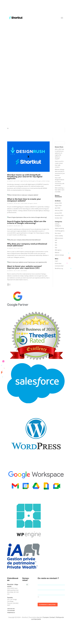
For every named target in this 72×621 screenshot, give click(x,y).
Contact (52, 617)
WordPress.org (59, 268)
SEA (56, 242)
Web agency (39, 181)
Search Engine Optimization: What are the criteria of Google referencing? (26, 222)
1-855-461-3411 (11, 608)
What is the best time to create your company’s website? (24, 200)
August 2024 (58, 205)
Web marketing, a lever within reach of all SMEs (59, 189)
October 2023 (58, 218)
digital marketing (24, 181)
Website (35, 203)
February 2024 (59, 210)
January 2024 (58, 213)
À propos (46, 617)
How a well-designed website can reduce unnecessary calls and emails (59, 181)
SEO (22, 225)
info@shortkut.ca (11, 612)
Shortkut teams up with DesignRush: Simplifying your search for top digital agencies (24, 177)
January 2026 (58, 203)
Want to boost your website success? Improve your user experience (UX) (24, 267)
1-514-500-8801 (11, 610)
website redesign (46, 181)
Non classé (58, 233)
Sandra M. (10, 181)
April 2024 (57, 208)
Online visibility (24, 203)
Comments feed (59, 266)
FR (7, 128)
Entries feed (58, 263)
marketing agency (32, 181)
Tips (22, 248)
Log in (56, 261)
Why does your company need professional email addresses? (27, 245)
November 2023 (59, 215)
